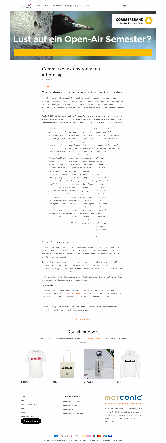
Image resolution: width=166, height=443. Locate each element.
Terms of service (95, 440)
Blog (22, 408)
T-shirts (24, 382)
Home (23, 396)
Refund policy (73, 440)
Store (23, 400)
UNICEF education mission (91, 339)
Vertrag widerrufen (31, 421)
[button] (38, 5)
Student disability (69, 409)
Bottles (87, 382)
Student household (70, 405)
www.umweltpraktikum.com (76, 293)
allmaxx (51, 440)
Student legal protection (72, 401)
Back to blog (84, 319)
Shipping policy (107, 440)
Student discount (27, 416)
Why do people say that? (30, 404)
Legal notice (118, 440)
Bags (54, 382)
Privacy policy (84, 440)
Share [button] (47, 86)
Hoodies (119, 382)
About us (24, 412)
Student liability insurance (73, 413)
